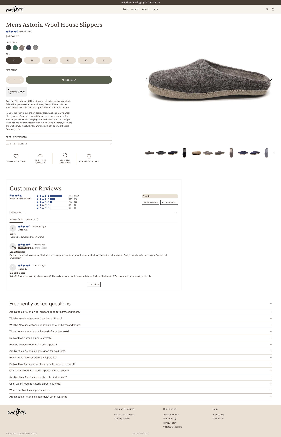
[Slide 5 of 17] (196, 153)
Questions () (32, 219)
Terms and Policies (140, 433)
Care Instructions (16, 143)
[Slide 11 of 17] (266, 153)
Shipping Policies (122, 418)
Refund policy (169, 418)
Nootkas (16, 433)
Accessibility (219, 414)
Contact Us (218, 418)
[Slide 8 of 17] (231, 153)
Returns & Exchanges (124, 414)
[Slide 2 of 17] (161, 153)
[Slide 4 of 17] (184, 153)
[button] (12, 31)
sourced (40, 113)
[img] (24, 226)
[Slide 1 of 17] (149, 153)
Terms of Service (171, 414)
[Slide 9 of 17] (243, 153)
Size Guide (11, 70)
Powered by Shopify (28, 433)
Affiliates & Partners (172, 427)
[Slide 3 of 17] (173, 153)
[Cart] (273, 9)
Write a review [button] (151, 202)
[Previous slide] (146, 80)
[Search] (267, 9)
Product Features (16, 137)
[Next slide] (272, 80)
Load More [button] (94, 284)
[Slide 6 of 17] (208, 153)
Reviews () (16, 219)
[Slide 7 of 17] (219, 153)
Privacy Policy (170, 423)
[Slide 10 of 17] (255, 153)
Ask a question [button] (169, 202)
